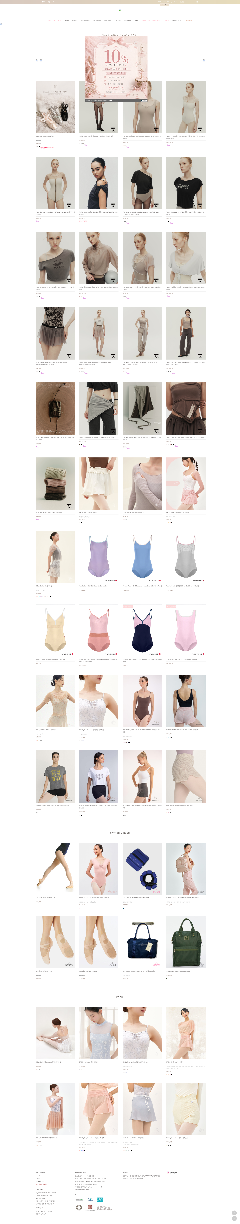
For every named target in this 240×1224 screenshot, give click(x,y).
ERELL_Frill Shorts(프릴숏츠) (88, 512)
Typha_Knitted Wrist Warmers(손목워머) (49, 512)
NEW (67, 20)
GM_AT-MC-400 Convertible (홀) (46, 897)
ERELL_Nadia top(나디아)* (174, 1062)
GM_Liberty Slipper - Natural (88, 971)
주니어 (118, 20)
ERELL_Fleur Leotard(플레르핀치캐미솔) (91, 730)
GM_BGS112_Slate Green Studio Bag (178, 971)
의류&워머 (108, 20)
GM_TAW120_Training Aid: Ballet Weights (136, 897)
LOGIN (159, 2)
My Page (170, 2)
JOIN (164, 2)
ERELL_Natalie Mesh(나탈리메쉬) (46, 729)
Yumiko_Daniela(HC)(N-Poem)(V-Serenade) (93, 586)
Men (136, 20)
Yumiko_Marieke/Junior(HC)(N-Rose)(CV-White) (182, 659)
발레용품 (128, 20)
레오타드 (97, 20)
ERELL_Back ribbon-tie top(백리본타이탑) (48, 1062)
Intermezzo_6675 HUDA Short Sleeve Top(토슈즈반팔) (52, 805)
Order (176, 2)
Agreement (40, 1181)
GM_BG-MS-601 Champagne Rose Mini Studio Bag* (182, 897)
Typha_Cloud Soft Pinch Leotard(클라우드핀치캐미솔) (96, 136)
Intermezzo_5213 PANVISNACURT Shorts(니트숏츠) (182, 729)
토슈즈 (75, 20)
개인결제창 (176, 20)
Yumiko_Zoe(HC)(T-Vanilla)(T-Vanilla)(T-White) (50, 659)
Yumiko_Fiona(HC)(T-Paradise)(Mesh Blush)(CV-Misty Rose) (142, 586)
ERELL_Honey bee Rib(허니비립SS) (133, 512)
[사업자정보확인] (99, 1181)
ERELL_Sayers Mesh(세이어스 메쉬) (177, 512)
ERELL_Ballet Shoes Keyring (45, 136)
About (38, 1176)
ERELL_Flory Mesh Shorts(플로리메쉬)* (91, 1138)
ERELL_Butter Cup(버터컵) (44, 586)
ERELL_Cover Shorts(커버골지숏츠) (177, 1138)
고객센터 (188, 20)
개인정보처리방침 (41, 1184)
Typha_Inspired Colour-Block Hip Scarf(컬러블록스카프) (96, 437)
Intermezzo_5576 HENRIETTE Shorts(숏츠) (179, 805)
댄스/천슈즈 (86, 20)
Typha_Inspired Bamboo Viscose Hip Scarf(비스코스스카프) (185, 437)
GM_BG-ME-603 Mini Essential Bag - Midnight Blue (139, 971)
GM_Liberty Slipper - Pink (44, 971)
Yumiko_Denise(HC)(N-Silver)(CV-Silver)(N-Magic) (182, 586)
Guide (38, 1178)
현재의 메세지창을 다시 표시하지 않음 (98, 100)
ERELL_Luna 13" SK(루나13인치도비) (134, 1138)
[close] (144, 100)
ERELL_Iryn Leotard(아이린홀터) (89, 1062)
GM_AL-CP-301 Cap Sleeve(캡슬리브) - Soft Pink (94, 897)
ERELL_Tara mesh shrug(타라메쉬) (46, 1137)
